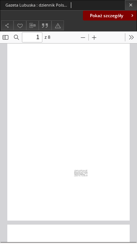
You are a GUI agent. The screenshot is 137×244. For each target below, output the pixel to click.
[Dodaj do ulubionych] (20, 25)
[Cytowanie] (45, 25)
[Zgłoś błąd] (58, 25)
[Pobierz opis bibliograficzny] (32, 25)
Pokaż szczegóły (106, 15)
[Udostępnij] (7, 25)
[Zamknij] (131, 5)
